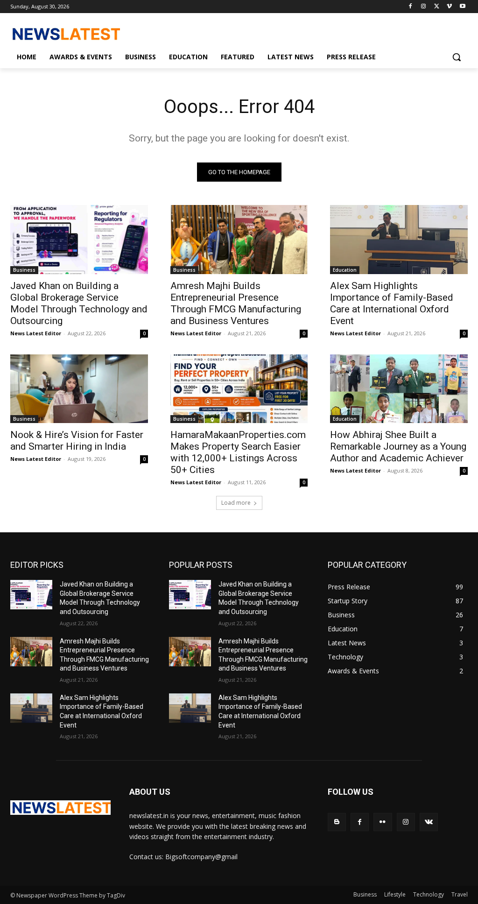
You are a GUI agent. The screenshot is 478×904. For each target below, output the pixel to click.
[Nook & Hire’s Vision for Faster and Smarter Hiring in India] (79, 388)
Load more (236, 503)
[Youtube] (462, 6)
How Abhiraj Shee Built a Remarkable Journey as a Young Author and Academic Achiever (398, 446)
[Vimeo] (449, 6)
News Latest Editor (35, 333)
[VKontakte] (429, 822)
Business (24, 270)
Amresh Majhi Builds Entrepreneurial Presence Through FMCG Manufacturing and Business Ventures (235, 303)
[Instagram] (423, 6)
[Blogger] (337, 822)
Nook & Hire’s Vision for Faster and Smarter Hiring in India (76, 440)
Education (345, 270)
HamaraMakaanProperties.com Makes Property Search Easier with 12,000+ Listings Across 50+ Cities (238, 452)
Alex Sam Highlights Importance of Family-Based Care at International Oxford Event (391, 303)
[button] (456, 57)
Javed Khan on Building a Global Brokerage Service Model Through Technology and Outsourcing (79, 303)
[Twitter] (436, 6)
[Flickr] (382, 822)
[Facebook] (410, 6)
